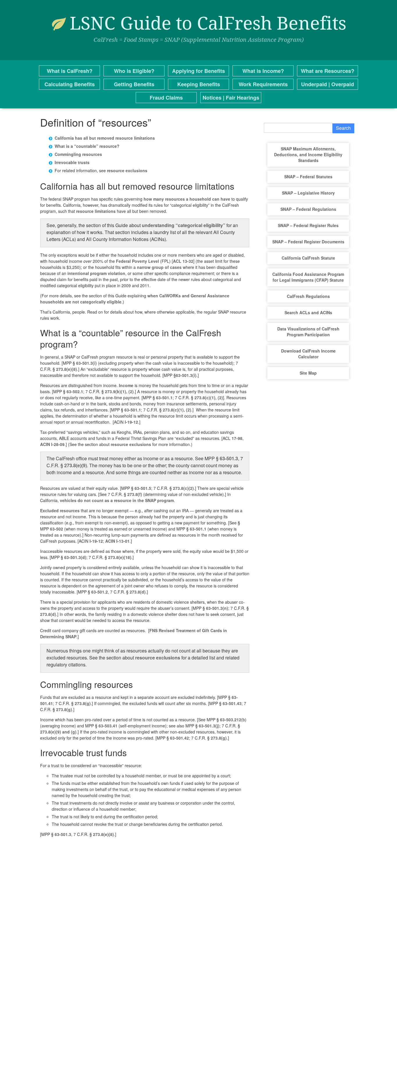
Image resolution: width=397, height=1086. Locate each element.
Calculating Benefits (69, 84)
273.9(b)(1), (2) (119, 391)
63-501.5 (143, 488)
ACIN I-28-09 (52, 444)
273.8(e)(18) (119, 557)
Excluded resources (60, 510)
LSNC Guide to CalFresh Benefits (208, 23)
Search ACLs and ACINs (308, 312)
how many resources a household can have (187, 199)
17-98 (237, 438)
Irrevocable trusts (72, 162)
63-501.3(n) (217, 608)
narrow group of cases (159, 267)
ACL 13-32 (183, 261)
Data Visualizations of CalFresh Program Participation (308, 331)
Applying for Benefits (198, 71)
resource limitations (96, 211)
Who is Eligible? (134, 71)
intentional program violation (96, 273)
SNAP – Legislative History (308, 193)
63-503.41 (108, 726)
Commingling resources (78, 154)
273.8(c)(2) (183, 488)
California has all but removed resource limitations (105, 138)
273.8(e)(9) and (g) (58, 732)
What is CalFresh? (69, 71)
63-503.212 (230, 719)
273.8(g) (83, 703)
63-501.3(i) (86, 363)
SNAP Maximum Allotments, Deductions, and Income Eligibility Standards (308, 154)
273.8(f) (134, 494)
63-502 (56, 529)
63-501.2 (99, 592)
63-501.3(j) (209, 726)
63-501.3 (229, 458)
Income (126, 385)
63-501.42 (179, 738)
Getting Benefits (134, 84)
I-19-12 (131, 422)
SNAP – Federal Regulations (308, 209)
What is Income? (263, 71)
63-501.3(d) (75, 557)
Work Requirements (263, 84)
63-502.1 (75, 391)
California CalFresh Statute (308, 258)
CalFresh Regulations (308, 296)
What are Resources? (327, 71)
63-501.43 (232, 703)
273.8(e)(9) (75, 465)
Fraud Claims (166, 97)
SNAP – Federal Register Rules (308, 225)
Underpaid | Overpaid (327, 84)
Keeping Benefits (198, 84)
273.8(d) (138, 592)
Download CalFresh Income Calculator (308, 353)
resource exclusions (127, 170)
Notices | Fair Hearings (231, 97)
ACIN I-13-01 (117, 541)
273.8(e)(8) (66, 369)
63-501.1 (164, 397)
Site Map (308, 373)
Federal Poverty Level (137, 261)
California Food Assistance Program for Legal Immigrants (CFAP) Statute (308, 277)
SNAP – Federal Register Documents (308, 241)
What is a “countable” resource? (87, 146)
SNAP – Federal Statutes (308, 176)
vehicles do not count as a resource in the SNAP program (117, 500)
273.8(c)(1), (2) (208, 397)
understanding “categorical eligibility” (183, 225)
